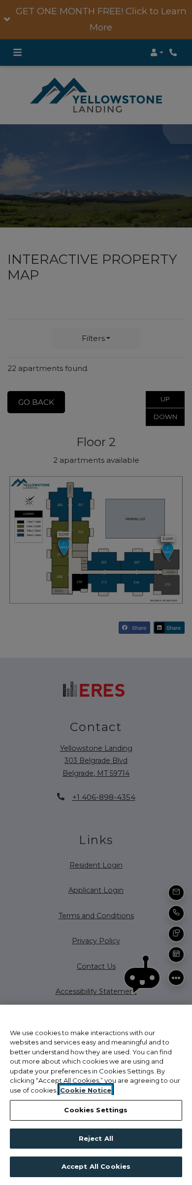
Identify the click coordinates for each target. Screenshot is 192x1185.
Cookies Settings (96, 1110)
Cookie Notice (85, 1090)
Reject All (96, 1138)
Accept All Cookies (96, 1166)
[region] (96, 1095)
